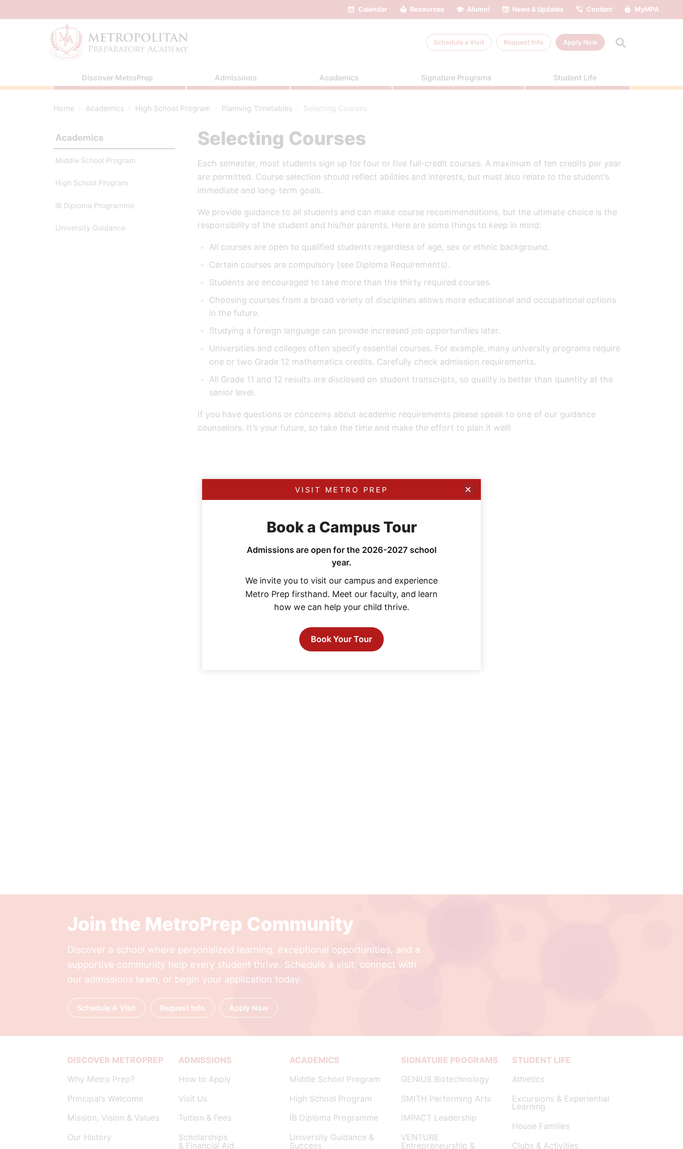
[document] (341, 574)
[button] (468, 489)
